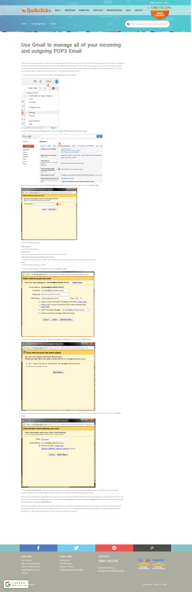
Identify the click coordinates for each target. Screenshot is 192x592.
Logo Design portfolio (30, 570)
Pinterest (114, 547)
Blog (152, 547)
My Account (65, 560)
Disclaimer (147, 584)
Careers (25, 573)
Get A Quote (27, 560)
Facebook (38, 547)
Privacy (156, 584)
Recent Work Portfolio (31, 567)
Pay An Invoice (66, 563)
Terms (164, 584)
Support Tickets (67, 567)
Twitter (76, 547)
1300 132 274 (160, 8)
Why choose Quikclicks (31, 563)
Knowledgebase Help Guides (71, 570)
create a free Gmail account (47, 71)
